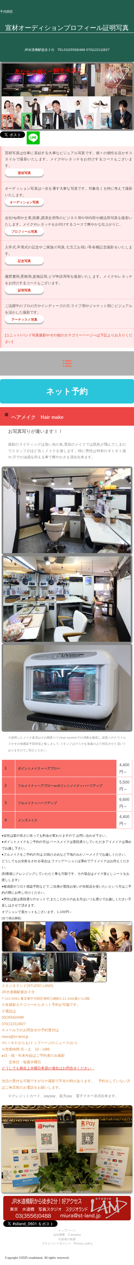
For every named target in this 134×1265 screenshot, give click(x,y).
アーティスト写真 (24, 319)
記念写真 (24, 261)
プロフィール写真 (24, 231)
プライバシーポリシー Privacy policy (67, 1243)
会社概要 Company (67, 1234)
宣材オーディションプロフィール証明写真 (67, 27)
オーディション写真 (24, 202)
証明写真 (24, 290)
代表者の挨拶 (67, 1239)
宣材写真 (24, 173)
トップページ (67, 1230)
